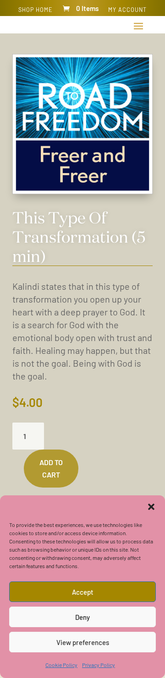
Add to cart (51, 468)
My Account (127, 9)
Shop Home (35, 9)
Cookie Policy (61, 665)
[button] (151, 506)
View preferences (82, 642)
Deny (82, 617)
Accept (83, 592)
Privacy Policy (98, 665)
